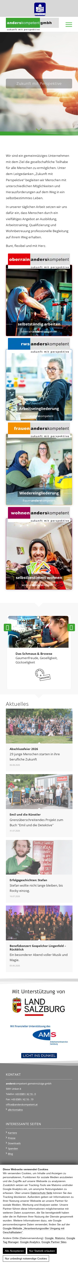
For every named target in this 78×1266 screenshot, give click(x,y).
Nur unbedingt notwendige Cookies (26, 1258)
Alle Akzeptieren (14, 1250)
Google (49, 1238)
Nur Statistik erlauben (42, 1250)
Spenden (13, 1148)
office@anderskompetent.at (22, 1104)
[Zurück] (7, 627)
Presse (11, 1138)
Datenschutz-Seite (41, 1192)
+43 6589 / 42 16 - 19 (22, 1099)
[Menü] (67, 24)
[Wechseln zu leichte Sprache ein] (40, 8)
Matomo (60, 1238)
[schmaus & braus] (38, 646)
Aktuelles (17, 703)
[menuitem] (40, 8)
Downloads (14, 1143)
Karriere (12, 1132)
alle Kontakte (15, 1109)
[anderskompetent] (32, 24)
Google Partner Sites (53, 1242)
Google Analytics (30, 1242)
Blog (10, 1153)
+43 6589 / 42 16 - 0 (25, 1094)
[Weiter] (71, 627)
